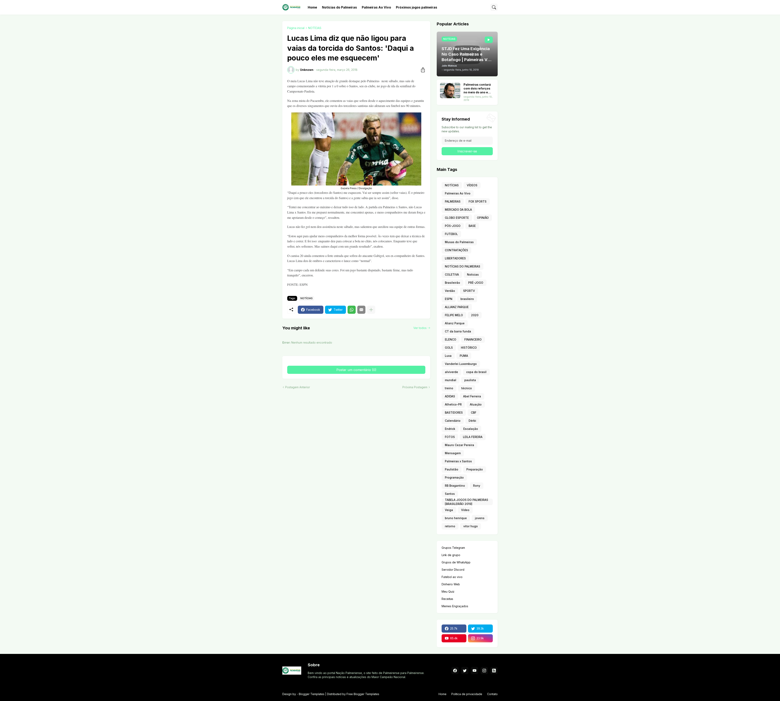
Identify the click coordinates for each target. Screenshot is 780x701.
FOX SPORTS (477, 201)
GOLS (449, 347)
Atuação (476, 404)
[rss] (494, 670)
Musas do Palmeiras (459, 242)
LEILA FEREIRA (472, 437)
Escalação (470, 428)
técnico (466, 388)
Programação (454, 477)
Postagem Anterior (297, 387)
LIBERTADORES (455, 258)
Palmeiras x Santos (458, 461)
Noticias (473, 274)
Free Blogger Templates (363, 694)
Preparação (474, 469)
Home (312, 7)
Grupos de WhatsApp (456, 562)
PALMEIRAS (452, 201)
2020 (474, 315)
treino (449, 388)
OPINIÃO (483, 217)
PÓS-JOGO (452, 226)
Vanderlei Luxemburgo (461, 364)
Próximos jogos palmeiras (416, 7)
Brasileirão (452, 282)
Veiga (449, 510)
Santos (450, 493)
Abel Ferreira (472, 396)
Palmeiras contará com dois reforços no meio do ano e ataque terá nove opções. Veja (477, 88)
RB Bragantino (455, 485)
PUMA (464, 355)
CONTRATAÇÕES (456, 250)
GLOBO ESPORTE (457, 217)
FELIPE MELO (454, 315)
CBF (473, 412)
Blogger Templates (311, 694)
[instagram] (484, 670)
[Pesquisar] (494, 7)
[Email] (361, 310)
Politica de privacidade (466, 694)
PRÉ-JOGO (475, 282)
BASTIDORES (454, 412)
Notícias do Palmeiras (339, 7)
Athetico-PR (453, 404)
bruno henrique (456, 518)
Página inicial (295, 28)
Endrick (450, 428)
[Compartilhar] (421, 69)
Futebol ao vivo (452, 577)
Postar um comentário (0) (356, 370)
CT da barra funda (458, 331)
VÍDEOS (472, 185)
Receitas (447, 599)
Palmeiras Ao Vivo (376, 7)
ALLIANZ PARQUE (457, 307)
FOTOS (450, 437)
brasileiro (467, 299)
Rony (476, 485)
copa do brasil (476, 372)
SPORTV (469, 290)
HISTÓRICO (469, 347)
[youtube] (474, 670)
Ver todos (420, 328)
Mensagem (453, 453)
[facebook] (455, 670)
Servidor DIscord (453, 569)
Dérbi (472, 420)
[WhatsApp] (352, 310)
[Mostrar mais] (371, 310)
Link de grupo (451, 555)
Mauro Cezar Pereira (459, 445)
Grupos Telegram (453, 547)
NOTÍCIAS (314, 28)
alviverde (451, 372)
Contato (492, 694)
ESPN (448, 299)
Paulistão (451, 469)
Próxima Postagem (414, 387)
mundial (450, 380)
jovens (479, 518)
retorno (450, 526)
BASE (472, 226)
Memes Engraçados (455, 606)
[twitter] (464, 670)
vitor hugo (470, 526)
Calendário (452, 420)
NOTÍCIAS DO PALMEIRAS (462, 266)
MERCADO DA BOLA (458, 209)
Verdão (450, 290)
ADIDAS (450, 396)
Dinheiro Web (451, 584)
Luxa (448, 355)
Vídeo (465, 510)
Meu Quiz (448, 591)
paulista (470, 380)
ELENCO (450, 339)
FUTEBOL (451, 234)
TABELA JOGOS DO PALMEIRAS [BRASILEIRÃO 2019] (466, 502)
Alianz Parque (455, 323)
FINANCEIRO (473, 339)
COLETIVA (452, 274)
